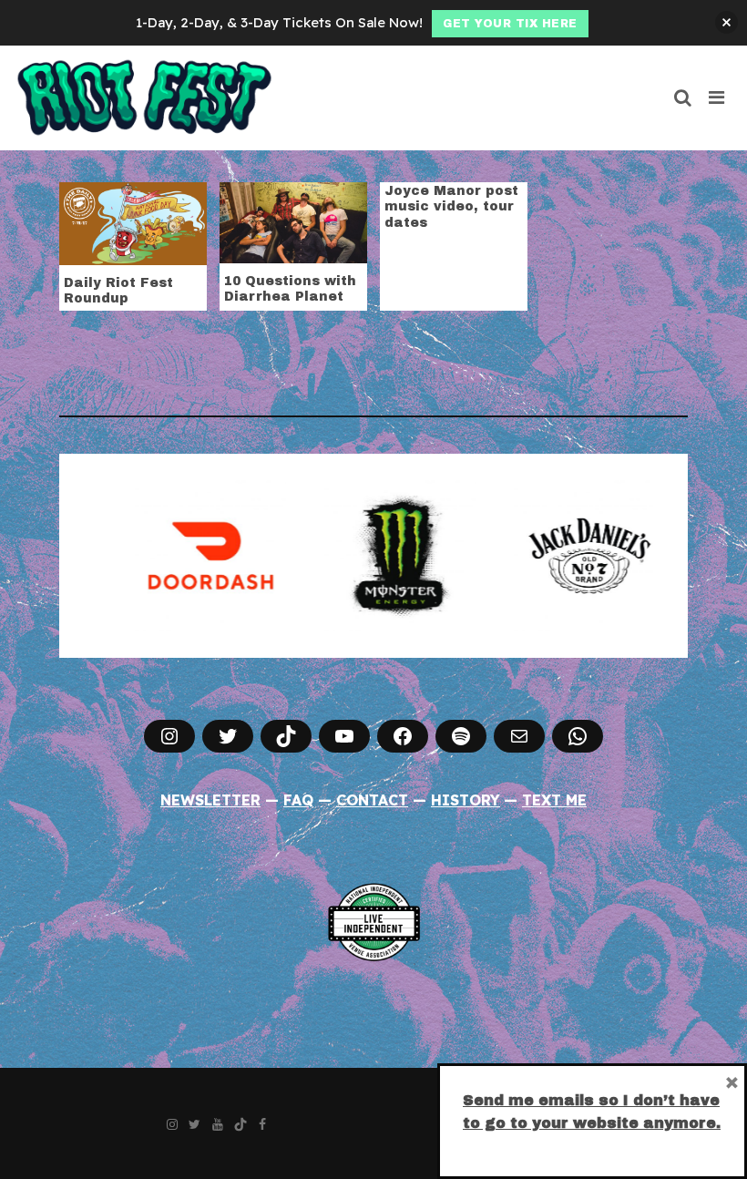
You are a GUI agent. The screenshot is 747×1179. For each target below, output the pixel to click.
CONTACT (372, 800)
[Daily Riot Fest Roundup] (133, 221)
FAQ (298, 800)
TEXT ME (554, 800)
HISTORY (465, 800)
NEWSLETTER (210, 800)
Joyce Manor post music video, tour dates (451, 207)
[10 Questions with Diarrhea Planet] (293, 220)
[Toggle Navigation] (717, 97)
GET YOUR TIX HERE (510, 23)
